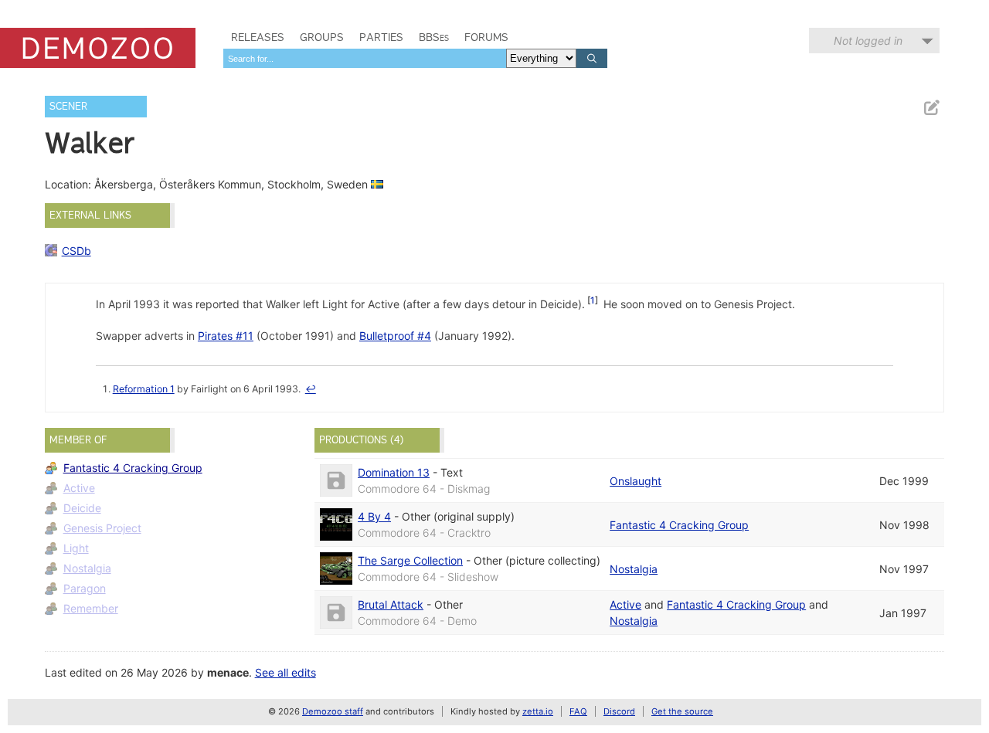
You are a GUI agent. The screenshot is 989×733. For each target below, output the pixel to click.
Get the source (682, 711)
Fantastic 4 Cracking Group (132, 467)
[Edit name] (931, 108)
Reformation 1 (144, 389)
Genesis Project (102, 527)
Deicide (82, 507)
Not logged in (868, 40)
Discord (619, 711)
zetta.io (537, 711)
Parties (381, 37)
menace (228, 672)
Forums (486, 37)
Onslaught (635, 480)
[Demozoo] (97, 48)
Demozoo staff (332, 711)
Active (79, 487)
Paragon (84, 588)
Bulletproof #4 (395, 335)
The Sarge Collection (410, 560)
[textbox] (364, 58)
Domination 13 (394, 472)
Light (76, 548)
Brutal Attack (390, 604)
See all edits (285, 672)
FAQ (578, 711)
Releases (257, 37)
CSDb (76, 250)
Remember (90, 608)
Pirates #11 (225, 335)
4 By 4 (374, 516)
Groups (322, 37)
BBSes (434, 37)
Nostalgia (87, 568)
